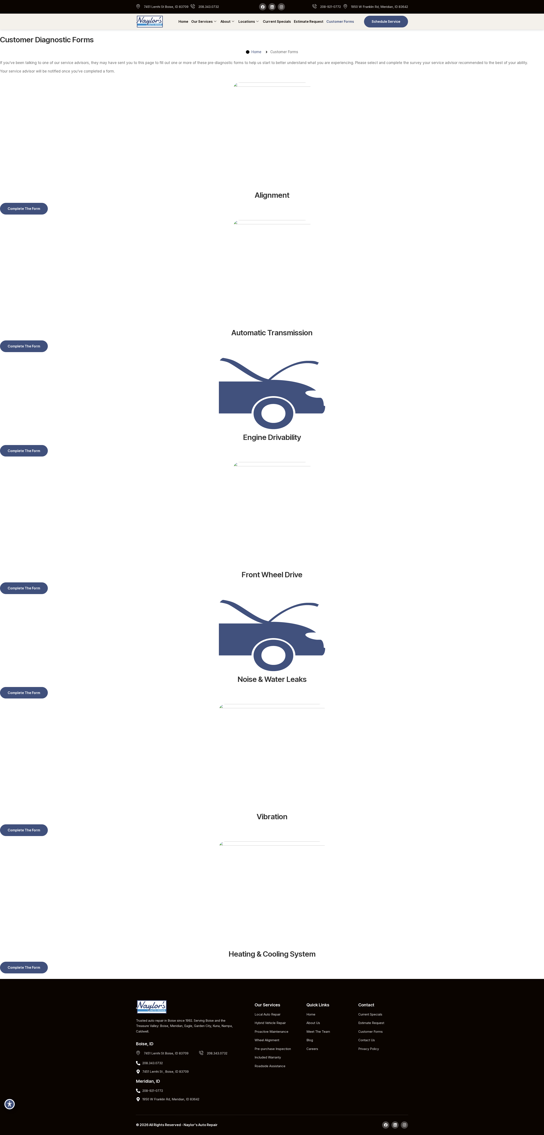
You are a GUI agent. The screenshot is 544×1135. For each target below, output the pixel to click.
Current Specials (277, 21)
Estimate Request (308, 21)
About (226, 21)
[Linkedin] (272, 6)
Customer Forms (340, 21)
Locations (246, 21)
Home (183, 21)
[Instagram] (281, 6)
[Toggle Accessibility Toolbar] (9, 1104)
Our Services (202, 21)
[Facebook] (262, 6)
